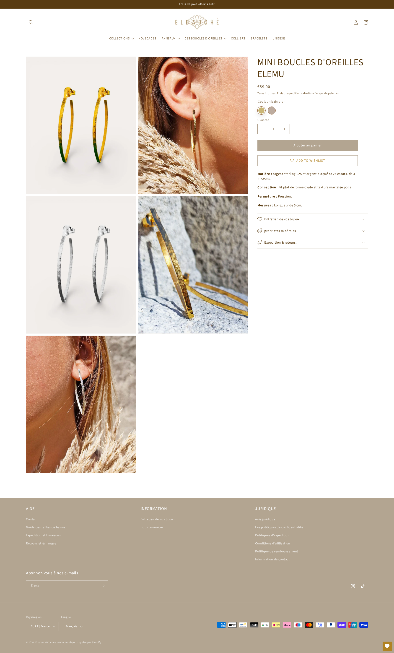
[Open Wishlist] (387, 646)
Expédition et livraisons (43, 535)
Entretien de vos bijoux (158, 519)
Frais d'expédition (289, 93)
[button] (31, 22)
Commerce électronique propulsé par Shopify (74, 642)
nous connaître (152, 527)
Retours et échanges (41, 543)
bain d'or (261, 110)
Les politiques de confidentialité (279, 527)
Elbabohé (41, 642)
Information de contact (272, 559)
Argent (272, 110)
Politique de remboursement (276, 551)
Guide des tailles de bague (45, 527)
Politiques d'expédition (272, 535)
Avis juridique (265, 519)
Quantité (263, 120)
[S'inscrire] (103, 585)
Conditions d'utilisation (272, 543)
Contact (32, 519)
